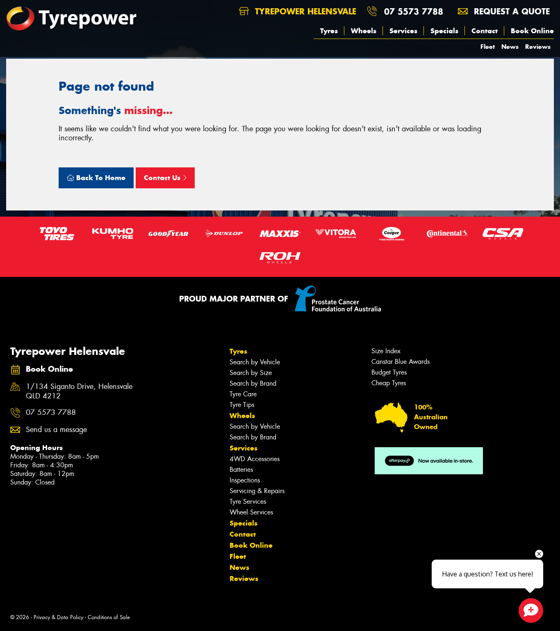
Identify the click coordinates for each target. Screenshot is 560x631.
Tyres (329, 30)
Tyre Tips (242, 404)
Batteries (241, 469)
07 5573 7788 (413, 11)
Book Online (532, 30)
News (510, 46)
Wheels (363, 30)
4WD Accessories (255, 459)
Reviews (538, 46)
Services (403, 30)
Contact (484, 30)
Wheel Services (251, 512)
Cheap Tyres (388, 383)
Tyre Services (248, 501)
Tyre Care (243, 394)
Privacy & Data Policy (58, 617)
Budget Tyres (389, 372)
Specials (444, 30)
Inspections (245, 480)
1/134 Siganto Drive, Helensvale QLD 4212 (79, 391)
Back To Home (99, 177)
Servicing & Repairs (257, 491)
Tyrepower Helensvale (304, 11)
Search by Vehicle (255, 362)
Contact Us (163, 177)
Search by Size (251, 372)
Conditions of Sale (109, 617)
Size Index (386, 351)
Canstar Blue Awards (400, 361)
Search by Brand (253, 383)
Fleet (487, 46)
